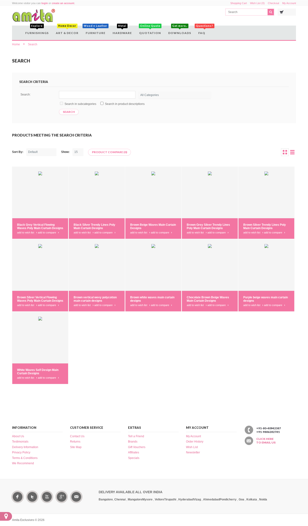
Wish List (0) (257, 3)
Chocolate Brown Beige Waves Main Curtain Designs (208, 299)
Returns (75, 441)
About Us (18, 436)
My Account (289, 3)
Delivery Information (25, 447)
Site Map (76, 447)
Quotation (150, 30)
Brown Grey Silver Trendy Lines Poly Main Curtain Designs (208, 226)
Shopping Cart (238, 3)
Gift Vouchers (136, 447)
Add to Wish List (27, 232)
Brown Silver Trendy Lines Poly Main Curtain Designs (264, 226)
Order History (194, 441)
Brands (132, 441)
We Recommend (23, 463)
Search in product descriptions (125, 104)
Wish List (192, 447)
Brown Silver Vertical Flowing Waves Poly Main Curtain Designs (40, 299)
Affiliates (133, 452)
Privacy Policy (21, 452)
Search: (25, 94)
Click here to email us (266, 440)
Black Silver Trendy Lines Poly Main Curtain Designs (94, 226)
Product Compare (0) (109, 152)
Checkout (273, 3)
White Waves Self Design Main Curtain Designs (37, 371)
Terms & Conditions (25, 458)
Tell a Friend (136, 436)
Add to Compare (48, 232)
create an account (63, 3)
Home (16, 44)
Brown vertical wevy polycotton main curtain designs (95, 299)
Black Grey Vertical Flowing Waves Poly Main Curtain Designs (40, 226)
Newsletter (193, 452)
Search (32, 44)
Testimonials (20, 441)
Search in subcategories (80, 104)
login (44, 3)
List (292, 152)
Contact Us (77, 436)
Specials (133, 458)
